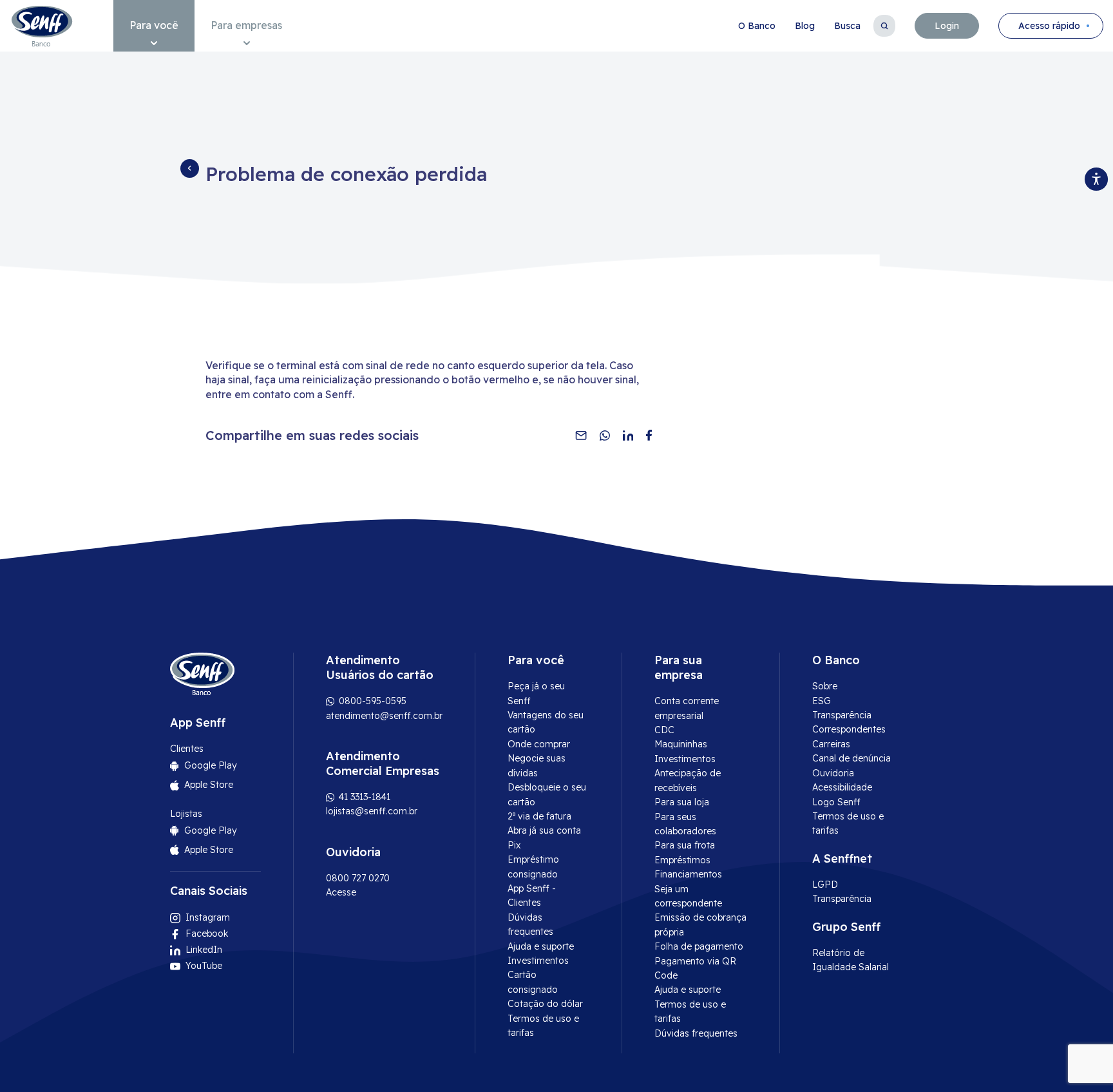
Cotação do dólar (545, 1004)
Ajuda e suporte (541, 946)
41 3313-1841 (363, 797)
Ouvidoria (833, 773)
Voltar (189, 168)
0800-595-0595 (371, 701)
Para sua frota (684, 845)
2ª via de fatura (539, 816)
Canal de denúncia (851, 758)
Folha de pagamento (698, 946)
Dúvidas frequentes (695, 1033)
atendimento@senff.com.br (384, 716)
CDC (664, 730)
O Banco (756, 26)
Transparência (841, 715)
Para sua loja (681, 802)
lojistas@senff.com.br (371, 811)
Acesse (341, 892)
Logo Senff (836, 802)
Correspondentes (849, 729)
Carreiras (831, 744)
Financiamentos (688, 874)
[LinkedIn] (628, 435)
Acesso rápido (1049, 26)
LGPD (825, 884)
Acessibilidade (842, 787)
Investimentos (538, 960)
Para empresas (246, 25)
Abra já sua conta (544, 830)
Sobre (824, 686)
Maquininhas (680, 744)
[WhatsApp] (605, 435)
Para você (153, 25)
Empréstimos (682, 860)
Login (947, 26)
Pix (514, 845)
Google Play (210, 765)
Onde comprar (539, 744)
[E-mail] (581, 435)
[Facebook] (649, 435)
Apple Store (208, 784)
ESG (821, 701)
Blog (805, 26)
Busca (847, 26)
